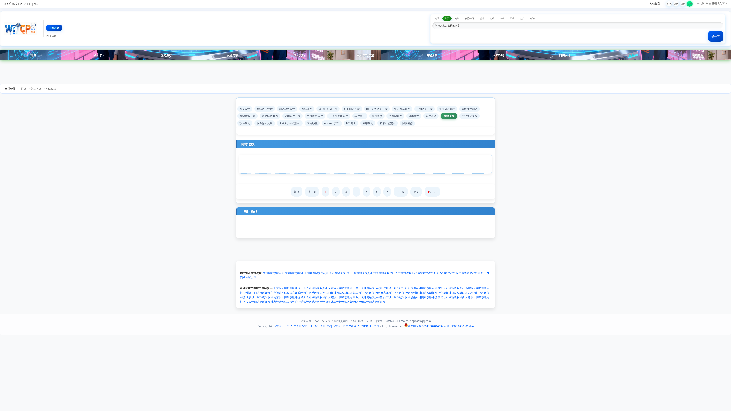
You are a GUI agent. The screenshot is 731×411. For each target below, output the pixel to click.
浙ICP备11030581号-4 (460, 326)
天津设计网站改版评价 (341, 288)
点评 (631, 55)
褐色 (682, 4)
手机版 (700, 3)
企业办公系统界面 (289, 123)
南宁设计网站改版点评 (311, 292)
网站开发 (307, 109)
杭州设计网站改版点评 (451, 288)
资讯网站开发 (402, 109)
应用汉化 (367, 123)
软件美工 (359, 116)
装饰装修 (697, 55)
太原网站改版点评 (273, 273)
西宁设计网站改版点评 (396, 297)
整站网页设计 (265, 109)
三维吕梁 (54, 27)
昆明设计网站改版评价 (371, 301)
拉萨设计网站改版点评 (311, 301)
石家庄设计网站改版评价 (395, 292)
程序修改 (377, 116)
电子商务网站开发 (377, 109)
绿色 (689, 4)
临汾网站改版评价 (472, 273)
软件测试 (431, 116)
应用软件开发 (292, 116)
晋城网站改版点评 (362, 273)
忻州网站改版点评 (450, 273)
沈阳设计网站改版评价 (314, 297)
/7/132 (432, 192)
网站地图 (711, 3)
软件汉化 (244, 123)
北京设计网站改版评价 (287, 288)
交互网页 (35, 88)
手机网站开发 (447, 109)
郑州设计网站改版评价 (424, 292)
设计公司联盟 (365, 55)
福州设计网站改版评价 (256, 292)
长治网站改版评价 (339, 273)
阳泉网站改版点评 (317, 273)
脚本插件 (414, 116)
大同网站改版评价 (295, 273)
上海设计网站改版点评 (314, 288)
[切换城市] (51, 35)
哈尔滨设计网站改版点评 (452, 292)
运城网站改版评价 (428, 273)
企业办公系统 (469, 116)
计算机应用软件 (338, 116)
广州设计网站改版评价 (396, 288)
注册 (28, 4)
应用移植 (312, 123)
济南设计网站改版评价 (424, 297)
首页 (33, 55)
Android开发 (332, 123)
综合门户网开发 (328, 109)
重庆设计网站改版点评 (369, 288)
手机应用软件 (315, 116)
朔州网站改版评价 (384, 273)
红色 (669, 4)
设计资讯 (99, 55)
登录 (36, 4)
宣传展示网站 (469, 109)
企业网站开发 (352, 109)
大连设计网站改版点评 (341, 297)
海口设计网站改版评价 (366, 292)
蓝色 (676, 4)
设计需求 (232, 55)
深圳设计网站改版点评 (424, 288)
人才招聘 (498, 55)
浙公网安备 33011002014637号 (427, 326)
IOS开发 (351, 123)
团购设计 (565, 55)
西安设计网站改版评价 (256, 301)
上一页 (312, 192)
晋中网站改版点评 (406, 273)
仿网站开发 (395, 116)
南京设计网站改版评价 (287, 297)
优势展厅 (166, 55)
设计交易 (299, 55)
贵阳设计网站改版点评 (339, 292)
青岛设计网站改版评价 (451, 297)
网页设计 (244, 109)
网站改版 (50, 88)
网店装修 (407, 123)
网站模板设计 (287, 109)
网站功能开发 (247, 116)
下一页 (401, 192)
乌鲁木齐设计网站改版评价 (342, 301)
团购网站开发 (425, 109)
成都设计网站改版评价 (284, 301)
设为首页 (722, 3)
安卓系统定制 (388, 123)
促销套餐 (432, 55)
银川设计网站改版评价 (369, 297)
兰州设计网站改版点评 (284, 292)
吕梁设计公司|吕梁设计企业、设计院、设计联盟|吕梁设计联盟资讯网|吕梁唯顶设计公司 (326, 326)
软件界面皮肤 (265, 123)
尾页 (416, 192)
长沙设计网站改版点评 (259, 297)
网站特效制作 (270, 116)
